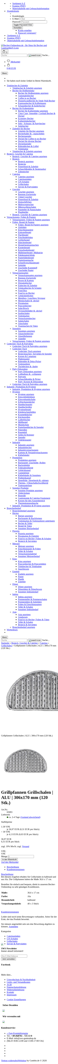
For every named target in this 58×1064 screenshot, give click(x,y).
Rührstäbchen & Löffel (28, 146)
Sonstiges (16, 328)
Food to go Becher (26, 293)
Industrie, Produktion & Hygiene (21, 387)
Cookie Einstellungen (16, 999)
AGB (9, 984)
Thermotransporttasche (28, 503)
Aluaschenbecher (25, 333)
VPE (3, 854)
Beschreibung (13, 867)
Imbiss (15, 594)
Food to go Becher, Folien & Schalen (34, 538)
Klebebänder (23, 455)
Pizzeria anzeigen (26, 533)
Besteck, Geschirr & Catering (20, 154)
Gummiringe (23, 473)
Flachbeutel (23, 235)
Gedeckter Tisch (19, 349)
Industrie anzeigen (26, 445)
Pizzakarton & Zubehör (28, 536)
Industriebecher (25, 447)
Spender (21, 437)
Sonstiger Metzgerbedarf (29, 556)
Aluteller (22, 338)
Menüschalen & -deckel (28, 301)
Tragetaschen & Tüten (28, 326)
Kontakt (10, 992)
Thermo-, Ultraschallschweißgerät (33, 483)
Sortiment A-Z (18, 3)
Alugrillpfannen (25, 336)
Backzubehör (24, 465)
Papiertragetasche (26, 260)
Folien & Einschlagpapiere (30, 604)
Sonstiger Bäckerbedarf (28, 528)
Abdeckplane (24, 493)
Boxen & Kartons (26, 280)
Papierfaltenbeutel (26, 257)
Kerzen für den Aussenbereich (31, 500)
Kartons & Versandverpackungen (33, 452)
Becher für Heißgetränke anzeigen (33, 93)
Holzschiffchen (25, 202)
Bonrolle (22, 495)
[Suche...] (35, 55)
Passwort (16, 22)
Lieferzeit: (5, 814)
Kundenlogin (13, 11)
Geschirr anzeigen (26, 192)
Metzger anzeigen (26, 546)
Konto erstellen (25, 30)
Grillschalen (23, 184)
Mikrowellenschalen (27, 207)
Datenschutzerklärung (16, 987)
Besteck (15, 159)
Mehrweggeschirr (26, 204)
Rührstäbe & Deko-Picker (29, 361)
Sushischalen (24, 313)
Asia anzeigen (24, 614)
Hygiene (16, 392)
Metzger (16, 543)
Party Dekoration (20, 369)
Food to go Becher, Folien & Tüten (33, 619)
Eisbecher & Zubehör (27, 285)
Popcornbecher (24, 306)
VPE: (3, 851)
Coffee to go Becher (27, 98)
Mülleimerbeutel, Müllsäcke (30, 252)
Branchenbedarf (14, 508)
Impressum (11, 995)
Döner (15, 584)
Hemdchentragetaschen (28, 245)
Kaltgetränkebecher (26, 121)
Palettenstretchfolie (26, 255)
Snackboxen (23, 569)
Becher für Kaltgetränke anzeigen (33, 111)
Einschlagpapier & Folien (29, 549)
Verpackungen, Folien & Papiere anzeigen (31, 220)
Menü (4, 73)
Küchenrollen (24, 417)
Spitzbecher (23, 126)
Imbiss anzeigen (25, 597)
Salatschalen (23, 321)
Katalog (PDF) (19, 6)
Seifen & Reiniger (26, 435)
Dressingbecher (25, 283)
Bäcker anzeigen (25, 516)
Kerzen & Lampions (27, 356)
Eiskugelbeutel (24, 232)
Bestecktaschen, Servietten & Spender (35, 354)
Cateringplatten (25, 179)
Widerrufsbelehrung (15, 989)
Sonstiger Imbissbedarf (28, 592)
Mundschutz (23, 425)
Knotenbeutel (24, 247)
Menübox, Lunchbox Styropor (31, 298)
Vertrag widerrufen (9, 1060)
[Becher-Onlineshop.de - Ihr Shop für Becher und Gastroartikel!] (29, 48)
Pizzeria (15, 531)
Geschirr (16, 189)
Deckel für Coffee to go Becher (32, 139)
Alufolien (22, 227)
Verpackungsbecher (26, 318)
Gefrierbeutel (24, 240)
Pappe (21, 576)
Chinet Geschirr (25, 197)
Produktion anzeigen (27, 460)
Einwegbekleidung (26, 397)
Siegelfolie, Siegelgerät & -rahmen (33, 480)
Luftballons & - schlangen (29, 374)
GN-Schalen (23, 182)
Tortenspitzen (24, 364)
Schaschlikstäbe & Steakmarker (32, 169)
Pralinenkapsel (24, 478)
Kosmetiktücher (25, 414)
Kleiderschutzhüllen (27, 412)
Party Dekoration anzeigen (30, 371)
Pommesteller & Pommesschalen (32, 599)
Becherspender (24, 136)
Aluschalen (23, 323)
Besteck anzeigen (26, 161)
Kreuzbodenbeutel (26, 250)
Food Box (22, 290)
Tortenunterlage (25, 485)
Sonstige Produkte (20, 488)
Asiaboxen (23, 617)
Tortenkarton (23, 316)
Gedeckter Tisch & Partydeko (20, 344)
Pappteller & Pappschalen (29, 209)
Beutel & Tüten (25, 526)
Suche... (45, 55)
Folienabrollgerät (25, 468)
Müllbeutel (23, 422)
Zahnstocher (23, 171)
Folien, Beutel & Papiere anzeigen (33, 225)
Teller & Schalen (25, 551)
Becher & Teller (25, 523)
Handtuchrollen (25, 407)
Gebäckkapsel (24, 470)
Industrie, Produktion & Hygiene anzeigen (31, 389)
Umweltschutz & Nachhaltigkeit (21, 979)
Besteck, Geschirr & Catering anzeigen (29, 156)
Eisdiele (15, 571)
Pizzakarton (23, 303)
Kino (14, 559)
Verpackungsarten (20, 273)
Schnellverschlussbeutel (28, 263)
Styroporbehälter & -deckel (30, 311)
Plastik (21, 579)
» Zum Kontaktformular (17, 1033)
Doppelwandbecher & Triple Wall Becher (36, 101)
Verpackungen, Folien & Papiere (21, 217)
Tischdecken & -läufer (28, 366)
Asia (14, 612)
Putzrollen (22, 430)
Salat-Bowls (23, 308)
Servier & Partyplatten (28, 187)
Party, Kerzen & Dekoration (30, 381)
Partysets (22, 376)
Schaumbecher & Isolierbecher (31, 106)
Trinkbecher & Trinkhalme (30, 566)
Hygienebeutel (24, 409)
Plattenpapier (24, 359)
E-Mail (15, 19)
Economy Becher (26, 118)
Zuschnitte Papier (26, 270)
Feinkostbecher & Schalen (29, 288)
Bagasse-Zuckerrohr (27, 194)
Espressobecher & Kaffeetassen (32, 103)
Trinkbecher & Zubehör (17, 85)
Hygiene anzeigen (26, 394)
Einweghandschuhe (26, 399)
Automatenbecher (26, 95)
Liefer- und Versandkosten (18, 982)
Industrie (16, 442)
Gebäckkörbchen (25, 295)
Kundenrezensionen (15, 869)
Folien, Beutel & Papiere (23, 222)
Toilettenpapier (24, 440)
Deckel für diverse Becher (29, 141)
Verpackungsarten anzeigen (30, 275)
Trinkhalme (23, 149)
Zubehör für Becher (21, 128)
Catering (16, 174)
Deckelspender (24, 144)
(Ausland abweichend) (30, 817)
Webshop (22, 1060)
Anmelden (13, 926)
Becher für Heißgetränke (23, 90)
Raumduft (22, 432)
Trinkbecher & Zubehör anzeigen (27, 88)
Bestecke (22, 164)
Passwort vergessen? (27, 33)
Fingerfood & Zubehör (28, 166)
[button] (11, 67)
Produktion (17, 457)
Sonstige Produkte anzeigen (30, 490)
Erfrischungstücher (26, 402)
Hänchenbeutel (24, 242)
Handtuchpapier (25, 404)
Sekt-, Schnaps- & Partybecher (31, 123)
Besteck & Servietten (27, 541)
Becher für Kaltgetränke (23, 108)
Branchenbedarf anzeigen (23, 511)
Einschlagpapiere (25, 230)
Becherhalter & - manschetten (31, 133)
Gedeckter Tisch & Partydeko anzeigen (29, 346)
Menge (4, 856)
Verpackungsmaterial (27, 554)
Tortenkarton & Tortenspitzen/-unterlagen (36, 521)
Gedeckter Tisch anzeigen (29, 351)
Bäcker (15, 513)
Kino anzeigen (24, 561)
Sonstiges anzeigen (26, 331)
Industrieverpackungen (28, 450)
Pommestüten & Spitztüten (30, 602)
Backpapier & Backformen (30, 518)
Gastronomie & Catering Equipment (34, 498)
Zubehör (22, 581)
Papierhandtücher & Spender (31, 427)
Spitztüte (22, 265)
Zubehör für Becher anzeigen (31, 131)
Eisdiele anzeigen (26, 574)
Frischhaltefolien (25, 237)
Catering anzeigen (26, 176)
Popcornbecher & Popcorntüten (32, 564)
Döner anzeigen (25, 587)
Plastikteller (23, 212)
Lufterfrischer (24, 419)
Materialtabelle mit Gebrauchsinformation (30, 8)
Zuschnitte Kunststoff (27, 268)
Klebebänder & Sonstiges (29, 475)
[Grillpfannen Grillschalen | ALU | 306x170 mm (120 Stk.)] (25, 785)
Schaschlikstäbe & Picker (29, 379)
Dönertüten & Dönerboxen (30, 589)
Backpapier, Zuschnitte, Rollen (31, 462)
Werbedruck (12, 630)
